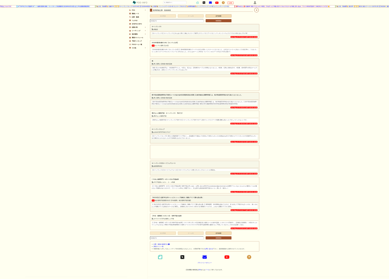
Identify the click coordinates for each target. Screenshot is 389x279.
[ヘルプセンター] (223, 2)
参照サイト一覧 (159, 246)
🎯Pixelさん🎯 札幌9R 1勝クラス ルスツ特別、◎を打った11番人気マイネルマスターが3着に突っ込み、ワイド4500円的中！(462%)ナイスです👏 (277, 6)
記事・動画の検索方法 (161, 244)
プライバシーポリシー (205, 263)
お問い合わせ (209, 249)
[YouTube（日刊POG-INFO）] (217, 2)
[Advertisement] (204, 84)
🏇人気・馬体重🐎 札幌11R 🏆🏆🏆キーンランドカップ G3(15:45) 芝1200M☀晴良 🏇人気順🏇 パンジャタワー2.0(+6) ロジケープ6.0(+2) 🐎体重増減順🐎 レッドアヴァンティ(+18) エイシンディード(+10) (156, 6)
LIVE (230, 3)
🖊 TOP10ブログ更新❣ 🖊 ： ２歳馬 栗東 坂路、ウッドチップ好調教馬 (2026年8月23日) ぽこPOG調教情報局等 (48, 6)
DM (200, 270)
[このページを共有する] (256, 10)
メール (207, 270)
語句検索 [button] (218, 16)
